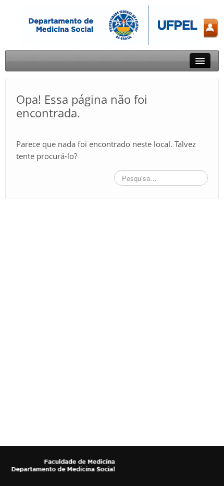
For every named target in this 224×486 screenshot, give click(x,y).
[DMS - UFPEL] (112, 24)
